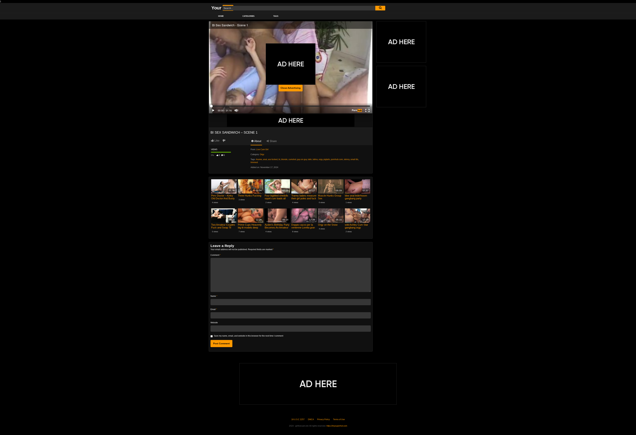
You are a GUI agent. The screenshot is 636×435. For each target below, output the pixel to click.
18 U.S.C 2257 (298, 419)
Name (214, 296)
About (257, 141)
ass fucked (273, 159)
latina (315, 159)
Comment (216, 255)
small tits (354, 159)
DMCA (311, 419)
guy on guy (302, 159)
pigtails (326, 159)
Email (214, 309)
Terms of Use (339, 419)
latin (310, 159)
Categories (248, 16)
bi (279, 159)
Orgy (262, 154)
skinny (346, 159)
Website (214, 322)
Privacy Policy (323, 419)
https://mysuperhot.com (336, 426)
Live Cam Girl (262, 149)
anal (265, 159)
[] (380, 8)
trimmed (254, 162)
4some (259, 159)
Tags (275, 16)
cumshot (292, 159)
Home (221, 16)
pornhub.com (337, 159)
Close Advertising (291, 88)
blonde (284, 159)
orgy (320, 159)
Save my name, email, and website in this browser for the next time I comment (248, 336)
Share (273, 141)
